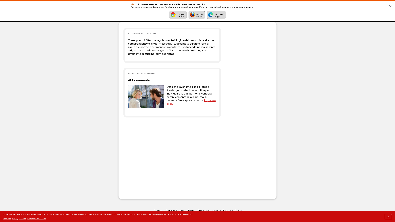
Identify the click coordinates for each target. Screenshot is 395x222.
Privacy (191, 210)
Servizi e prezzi (211, 210)
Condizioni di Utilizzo (175, 210)
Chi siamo (158, 210)
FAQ (200, 210)
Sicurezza (226, 210)
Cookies (238, 210)
